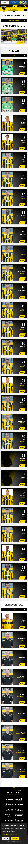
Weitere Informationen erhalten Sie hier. (11, 834)
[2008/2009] (3, 15)
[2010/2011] (25, 15)
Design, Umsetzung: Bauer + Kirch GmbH (14, 841)
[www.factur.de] (14, 2)
